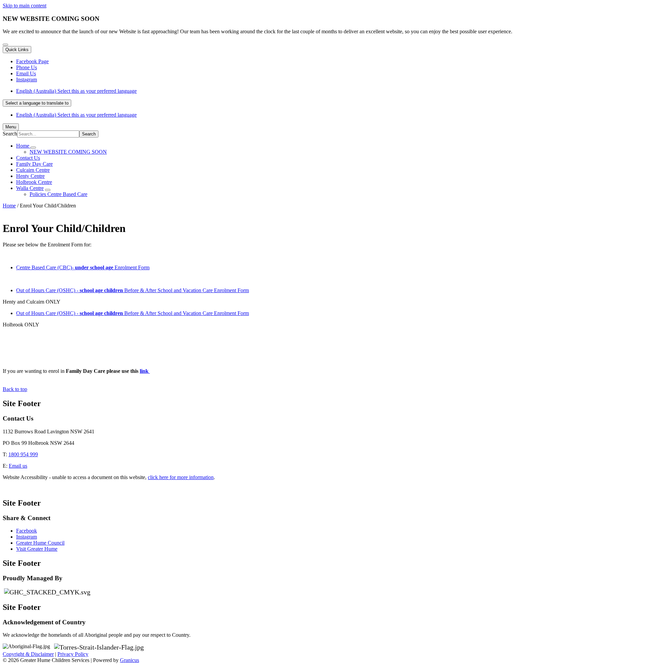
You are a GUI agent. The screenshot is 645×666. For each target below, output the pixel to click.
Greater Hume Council (40, 543)
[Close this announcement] (5, 45)
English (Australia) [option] (76, 115)
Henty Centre (30, 176)
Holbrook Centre (34, 182)
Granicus (129, 660)
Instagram (26, 537)
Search (10, 133)
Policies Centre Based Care (58, 194)
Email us (18, 466)
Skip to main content (24, 5)
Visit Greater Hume (36, 549)
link (145, 371)
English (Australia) (76, 91)
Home (9, 205)
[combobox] (37, 103)
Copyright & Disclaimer (28, 654)
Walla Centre (30, 188)
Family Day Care (34, 164)
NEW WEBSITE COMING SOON (68, 152)
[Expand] (33, 148)
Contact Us (28, 158)
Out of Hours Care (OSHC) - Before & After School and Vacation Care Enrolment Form (132, 290)
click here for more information (181, 477)
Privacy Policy (72, 654)
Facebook (26, 531)
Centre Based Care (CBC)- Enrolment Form (82, 267)
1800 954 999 (23, 454)
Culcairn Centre (33, 170)
